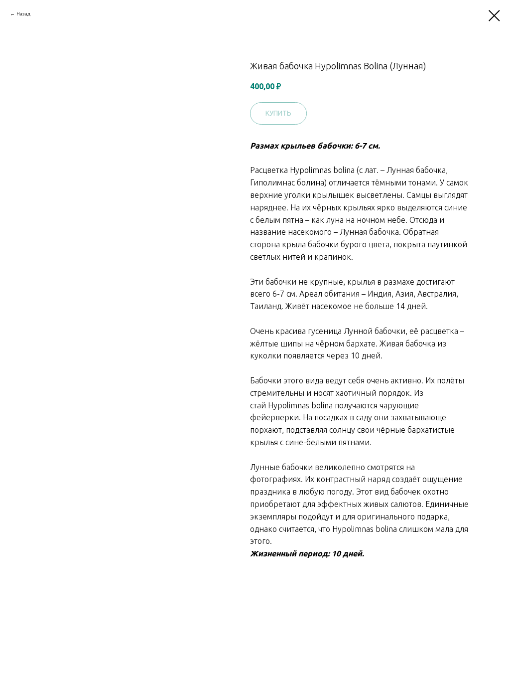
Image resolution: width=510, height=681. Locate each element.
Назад (23, 13)
